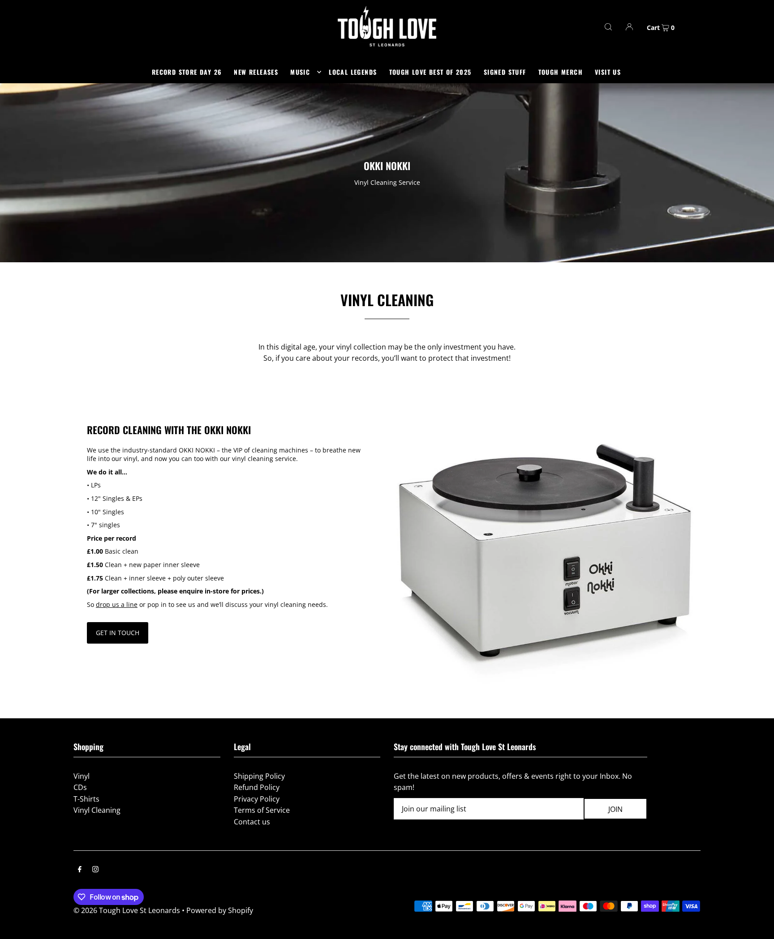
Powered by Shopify (219, 910)
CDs (80, 787)
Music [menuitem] (300, 72)
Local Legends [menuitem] (353, 72)
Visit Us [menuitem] (608, 72)
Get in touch (117, 632)
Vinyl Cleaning (96, 810)
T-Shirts (86, 799)
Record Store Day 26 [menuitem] (187, 72)
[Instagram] (95, 870)
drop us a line (117, 604)
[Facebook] (80, 870)
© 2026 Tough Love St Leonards (126, 910)
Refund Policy (257, 787)
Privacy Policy (257, 799)
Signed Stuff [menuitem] (505, 72)
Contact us (252, 822)
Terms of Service (262, 810)
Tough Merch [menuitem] (560, 72)
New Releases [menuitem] (256, 72)
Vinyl (81, 776)
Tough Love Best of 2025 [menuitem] (430, 72)
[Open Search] (608, 26)
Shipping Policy (259, 776)
